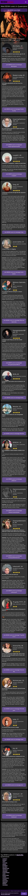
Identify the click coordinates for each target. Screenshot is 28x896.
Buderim (4, 883)
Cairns (4, 861)
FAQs (26, 891)
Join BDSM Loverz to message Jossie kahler (14, 273)
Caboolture (5, 869)
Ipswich (4, 864)
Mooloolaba (5, 880)
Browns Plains (6, 875)
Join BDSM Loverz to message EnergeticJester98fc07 (14, 363)
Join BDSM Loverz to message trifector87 (14, 591)
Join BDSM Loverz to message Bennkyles (14, 65)
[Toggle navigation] (25, 2)
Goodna (4, 876)
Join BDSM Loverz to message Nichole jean (14, 709)
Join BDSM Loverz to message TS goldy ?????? (14, 635)
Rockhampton (6, 878)
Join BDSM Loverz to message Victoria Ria (14, 670)
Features (22, 891)
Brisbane (4, 860)
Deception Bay (6, 868)
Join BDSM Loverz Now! (14, 10)
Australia (19, 855)
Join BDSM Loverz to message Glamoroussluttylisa (14, 511)
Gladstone (5, 882)
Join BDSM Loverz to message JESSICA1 (14, 479)
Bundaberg (5, 865)
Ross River (5, 867)
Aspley (4, 874)
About (12, 891)
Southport (5, 858)
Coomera (5, 879)
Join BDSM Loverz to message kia (14, 785)
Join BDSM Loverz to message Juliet (14, 739)
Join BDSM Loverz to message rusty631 (14, 174)
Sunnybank (5, 885)
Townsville (5, 862)
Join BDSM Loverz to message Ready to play (14, 109)
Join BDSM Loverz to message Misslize (14, 433)
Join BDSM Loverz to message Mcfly (14, 397)
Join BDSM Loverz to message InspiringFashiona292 (14, 145)
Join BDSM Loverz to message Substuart (14, 816)
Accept (23, 893)
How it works (17, 891)
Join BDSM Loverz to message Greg (14, 232)
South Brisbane (6, 872)
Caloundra (5, 871)
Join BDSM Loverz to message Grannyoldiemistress (14, 556)
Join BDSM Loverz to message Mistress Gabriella (14, 321)
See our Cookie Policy (5, 894)
